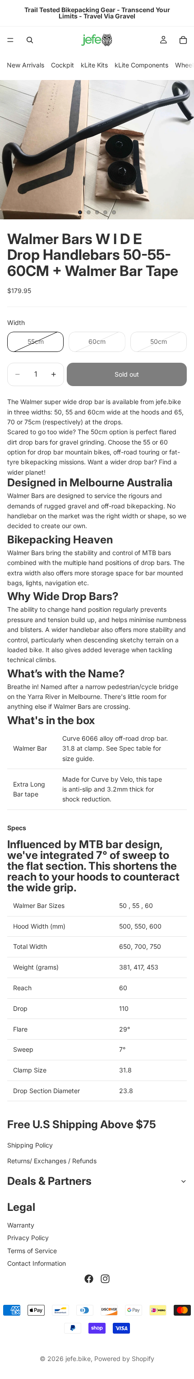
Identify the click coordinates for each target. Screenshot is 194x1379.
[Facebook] (88, 1279)
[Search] (30, 40)
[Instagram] (105, 1279)
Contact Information (36, 1263)
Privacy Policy (28, 1238)
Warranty (20, 1225)
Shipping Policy (30, 1145)
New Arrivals (25, 65)
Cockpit (62, 65)
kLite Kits (94, 65)
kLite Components (141, 65)
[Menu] (10, 40)
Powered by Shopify (124, 1358)
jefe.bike (78, 1358)
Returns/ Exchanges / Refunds (52, 1161)
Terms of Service (32, 1250)
